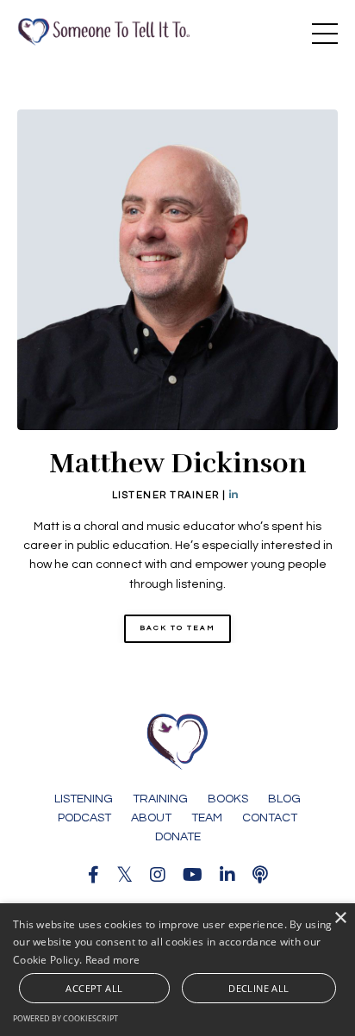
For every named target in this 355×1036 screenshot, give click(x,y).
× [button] (339, 918)
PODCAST (84, 818)
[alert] (177, 969)
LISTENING (83, 799)
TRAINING (160, 799)
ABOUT (151, 818)
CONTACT (269, 818)
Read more (112, 959)
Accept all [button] (93, 988)
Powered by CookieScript (65, 1018)
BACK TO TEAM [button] (177, 628)
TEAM (206, 818)
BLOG (284, 799)
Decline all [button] (258, 988)
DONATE (178, 837)
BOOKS (228, 799)
